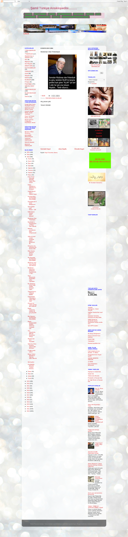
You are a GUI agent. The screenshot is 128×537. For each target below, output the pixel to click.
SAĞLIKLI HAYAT (29, 86)
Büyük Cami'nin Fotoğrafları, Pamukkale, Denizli (30, 121)
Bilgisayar (27, 61)
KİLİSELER (28, 79)
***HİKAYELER (29, 54)
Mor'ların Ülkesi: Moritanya (29, 132)
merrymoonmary (57, 524)
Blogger (79, 524)
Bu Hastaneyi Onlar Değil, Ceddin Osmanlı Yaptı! (32, 286)
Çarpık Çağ (91, 339)
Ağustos (30, 168)
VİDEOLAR (89, 14)
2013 (28, 404)
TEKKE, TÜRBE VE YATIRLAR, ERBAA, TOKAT (95, 507)
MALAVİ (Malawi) (29, 142)
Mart (29, 373)
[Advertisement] (55, 41)
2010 (28, 411)
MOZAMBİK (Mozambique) (29, 136)
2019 (28, 390)
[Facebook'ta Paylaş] (57, 96)
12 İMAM (90, 361)
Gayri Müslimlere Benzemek (92, 364)
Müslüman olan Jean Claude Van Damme (32, 264)
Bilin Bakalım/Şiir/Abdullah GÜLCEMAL (32, 318)
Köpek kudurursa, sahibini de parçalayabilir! (32, 311)
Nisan (30, 371)
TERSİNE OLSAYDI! (95, 150)
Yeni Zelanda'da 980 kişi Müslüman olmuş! (31, 333)
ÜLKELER (52, 14)
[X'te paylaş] (55, 96)
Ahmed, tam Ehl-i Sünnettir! (31, 340)
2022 (28, 383)
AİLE (26, 59)
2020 (28, 388)
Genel (26, 73)
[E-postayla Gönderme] (49, 95)
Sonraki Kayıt (45, 149)
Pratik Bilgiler (28, 84)
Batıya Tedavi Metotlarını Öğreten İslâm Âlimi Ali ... (32, 356)
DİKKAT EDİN (28, 65)
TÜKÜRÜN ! (91, 341)
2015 (28, 399)
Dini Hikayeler (28, 63)
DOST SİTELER (78, 14)
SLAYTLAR (56, 17)
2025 (28, 154)
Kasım (30, 161)
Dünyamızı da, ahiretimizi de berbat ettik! (32, 247)
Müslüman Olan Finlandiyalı (32, 219)
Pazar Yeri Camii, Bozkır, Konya (29, 117)
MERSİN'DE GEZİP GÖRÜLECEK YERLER (75, 17)
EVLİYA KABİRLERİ (30, 68)
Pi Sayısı (27, 82)
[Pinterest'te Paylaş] (59, 96)
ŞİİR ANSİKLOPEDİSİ (64, 14)
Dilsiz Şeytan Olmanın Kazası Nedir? (31, 253)
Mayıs (30, 175)
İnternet (27, 96)
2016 (28, 397)
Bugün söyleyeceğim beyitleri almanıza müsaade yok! (32, 325)
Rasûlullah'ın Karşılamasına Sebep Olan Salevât (32, 224)
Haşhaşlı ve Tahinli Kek (94, 371)
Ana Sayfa (28, 14)
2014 (28, 402)
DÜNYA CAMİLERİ (40, 14)
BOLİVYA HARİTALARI (28, 145)
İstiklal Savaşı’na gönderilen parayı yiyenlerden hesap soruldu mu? (95, 321)
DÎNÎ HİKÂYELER (95, 116)
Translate (94, 83)
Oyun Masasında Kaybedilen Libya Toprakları (31, 278)
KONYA (27, 77)
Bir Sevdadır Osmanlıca (95, 182)
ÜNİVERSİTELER (30, 17)
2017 (28, 395)
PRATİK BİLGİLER (44, 17)
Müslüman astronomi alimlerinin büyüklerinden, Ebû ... (32, 270)
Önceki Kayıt (79, 149)
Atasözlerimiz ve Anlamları (29, 56)
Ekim (29, 163)
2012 (28, 406)
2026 (28, 152)
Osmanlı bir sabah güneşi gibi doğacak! (32, 305)
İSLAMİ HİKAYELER (30, 93)
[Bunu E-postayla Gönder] (52, 96)
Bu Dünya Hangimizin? (94, 333)
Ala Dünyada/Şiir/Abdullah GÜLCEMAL (32, 259)
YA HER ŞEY (95, 148)
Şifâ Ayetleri (31, 362)
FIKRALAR (28, 71)
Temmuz (30, 170)
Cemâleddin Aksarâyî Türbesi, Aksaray (31, 366)
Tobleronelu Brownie (93, 375)
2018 (28, 392)
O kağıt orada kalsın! (31, 351)
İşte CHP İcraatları (93, 325)
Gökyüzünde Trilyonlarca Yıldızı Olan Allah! (31, 299)
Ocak (29, 378)
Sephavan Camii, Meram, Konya (29, 108)
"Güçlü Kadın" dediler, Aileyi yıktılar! (99, 444)
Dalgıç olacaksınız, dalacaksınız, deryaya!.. (32, 187)
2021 (28, 386)
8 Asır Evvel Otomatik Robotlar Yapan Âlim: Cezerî (32, 179)
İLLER (98, 14)
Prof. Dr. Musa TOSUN (99, 389)
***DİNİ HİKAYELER (30, 50)
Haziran (30, 172)
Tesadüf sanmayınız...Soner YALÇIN (93, 309)
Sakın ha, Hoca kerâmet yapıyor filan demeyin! (32, 346)
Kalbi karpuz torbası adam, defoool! (31, 214)
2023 (28, 381)
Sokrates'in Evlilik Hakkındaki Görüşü (93, 452)
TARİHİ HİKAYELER (30, 89)
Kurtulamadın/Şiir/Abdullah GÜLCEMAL (32, 198)
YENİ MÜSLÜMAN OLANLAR (53, 98)
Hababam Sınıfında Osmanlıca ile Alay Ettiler (95, 316)
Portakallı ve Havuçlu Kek (95, 378)
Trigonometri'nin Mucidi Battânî (32, 293)
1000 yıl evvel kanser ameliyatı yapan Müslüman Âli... (31, 240)
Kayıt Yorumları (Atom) (51, 152)
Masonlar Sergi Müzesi (98, 477)
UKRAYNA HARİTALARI (28, 139)
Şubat (30, 376)
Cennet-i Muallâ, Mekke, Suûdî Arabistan (29, 113)
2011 (28, 408)
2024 (28, 156)
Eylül (29, 165)
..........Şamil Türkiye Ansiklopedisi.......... (49, 8)
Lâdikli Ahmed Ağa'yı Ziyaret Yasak (32, 193)
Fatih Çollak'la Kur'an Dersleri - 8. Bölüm (94, 351)
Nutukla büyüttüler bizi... (94, 343)
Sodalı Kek (91, 373)
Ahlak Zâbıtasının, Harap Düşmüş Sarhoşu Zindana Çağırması (95, 465)
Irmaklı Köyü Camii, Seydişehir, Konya (30, 105)
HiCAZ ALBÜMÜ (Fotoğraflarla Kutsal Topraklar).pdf (99, 419)
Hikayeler (27, 75)
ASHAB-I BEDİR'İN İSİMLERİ (93, 359)
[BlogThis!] (54, 96)
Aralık (30, 158)
